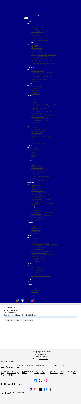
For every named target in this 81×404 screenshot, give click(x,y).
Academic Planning (37, 71)
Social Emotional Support (39, 79)
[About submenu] (28, 23)
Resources (34, 99)
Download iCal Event (29, 315)
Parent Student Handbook (39, 129)
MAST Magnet (36, 46)
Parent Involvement (37, 131)
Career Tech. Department (39, 58)
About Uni (34, 25)
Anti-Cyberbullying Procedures (41, 111)
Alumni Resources (37, 143)
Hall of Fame (35, 94)
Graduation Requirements (39, 78)
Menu (25, 17)
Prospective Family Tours (39, 35)
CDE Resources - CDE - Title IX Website (44, 106)
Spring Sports (35, 92)
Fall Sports (34, 88)
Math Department (36, 48)
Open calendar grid (27, 320)
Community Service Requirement (41, 76)
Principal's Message (37, 32)
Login (5, 393)
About (33, 156)
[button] (28, 184)
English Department (37, 49)
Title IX (33, 138)
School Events (8, 317)
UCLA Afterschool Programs (40, 120)
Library (33, 103)
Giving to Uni (35, 134)
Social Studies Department (39, 53)
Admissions (35, 33)
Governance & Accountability (40, 30)
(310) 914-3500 (43, 359)
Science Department (37, 51)
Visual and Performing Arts (39, 56)
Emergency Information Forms (41, 136)
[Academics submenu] (28, 44)
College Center (36, 74)
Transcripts (34, 81)
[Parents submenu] (28, 126)
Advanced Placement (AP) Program (42, 64)
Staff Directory (36, 150)
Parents (33, 154)
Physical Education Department (41, 60)
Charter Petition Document (39, 41)
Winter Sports (35, 90)
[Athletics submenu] (28, 85)
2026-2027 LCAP (37, 28)
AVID (33, 65)
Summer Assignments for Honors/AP (43, 115)
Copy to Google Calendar (12, 315)
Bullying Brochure (37, 110)
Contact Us (34, 152)
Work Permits (35, 122)
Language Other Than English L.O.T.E (43, 55)
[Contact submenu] (28, 147)
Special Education (37, 62)
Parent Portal (35, 127)
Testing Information (37, 117)
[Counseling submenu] (28, 69)
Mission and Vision (37, 26)
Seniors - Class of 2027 (38, 113)
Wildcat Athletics (36, 87)
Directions (34, 149)
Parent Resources (36, 133)
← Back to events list (12, 320)
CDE (33, 39)
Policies (33, 101)
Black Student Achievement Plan (41, 118)
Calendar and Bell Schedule (40, 37)
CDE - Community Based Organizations (44, 104)
